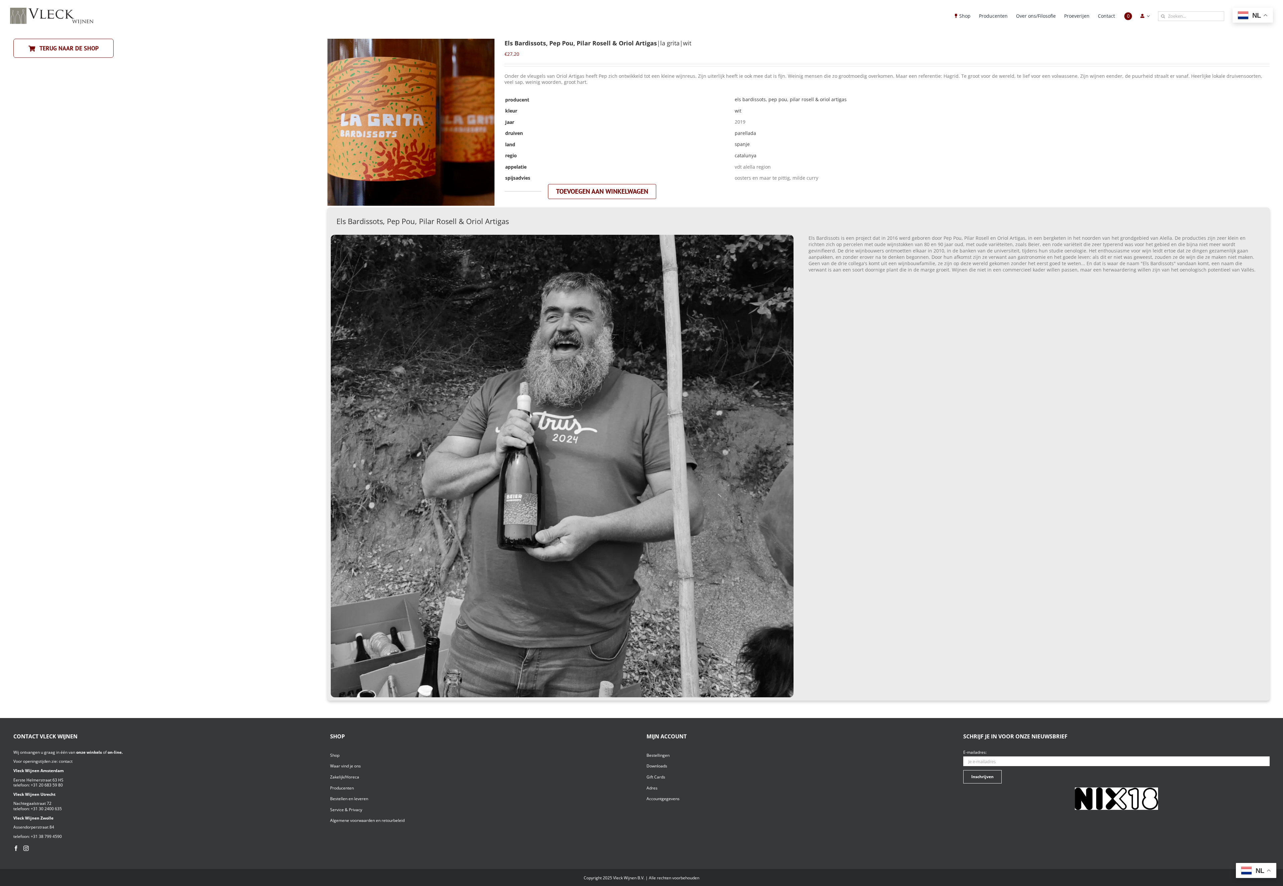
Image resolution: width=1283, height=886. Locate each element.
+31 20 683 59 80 (47, 785)
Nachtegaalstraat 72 (32, 803)
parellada (745, 133)
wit (738, 111)
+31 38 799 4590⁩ (46, 836)
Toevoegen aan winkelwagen (602, 191)
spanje (742, 144)
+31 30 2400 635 (46, 809)
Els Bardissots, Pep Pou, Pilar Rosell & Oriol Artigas (791, 99)
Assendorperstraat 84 (33, 827)
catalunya (745, 155)
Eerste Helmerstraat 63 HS (38, 780)
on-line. (115, 752)
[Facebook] (16, 848)
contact (66, 761)
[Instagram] (26, 848)
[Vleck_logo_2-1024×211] (52, 9)
